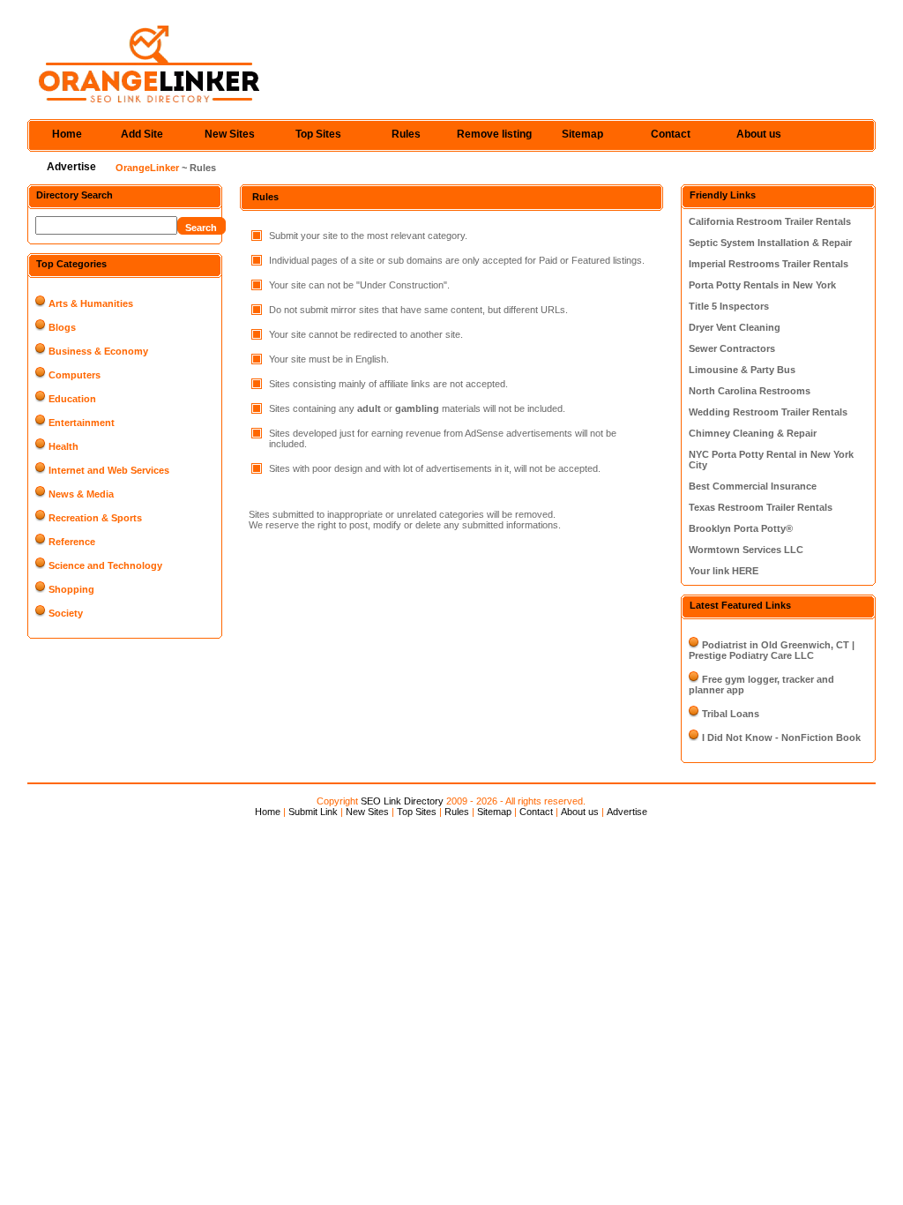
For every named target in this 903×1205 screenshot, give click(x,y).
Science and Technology (105, 565)
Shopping (71, 589)
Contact (670, 134)
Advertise (71, 167)
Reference (72, 541)
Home (67, 134)
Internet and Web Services (109, 470)
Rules (406, 134)
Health (63, 446)
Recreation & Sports (95, 518)
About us (758, 134)
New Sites (230, 134)
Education (72, 398)
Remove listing (494, 134)
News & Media (81, 494)
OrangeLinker (147, 167)
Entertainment (82, 422)
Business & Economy (98, 351)
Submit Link (313, 811)
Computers (75, 375)
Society (66, 613)
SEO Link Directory (402, 801)
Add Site (142, 134)
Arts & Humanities (91, 303)
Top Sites (318, 134)
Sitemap (582, 134)
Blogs (62, 327)
